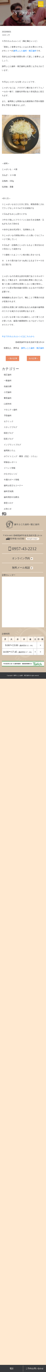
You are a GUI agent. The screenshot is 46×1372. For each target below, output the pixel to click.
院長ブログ (8, 439)
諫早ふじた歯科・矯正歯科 (24, 51)
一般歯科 (8, 380)
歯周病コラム (9, 450)
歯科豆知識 (8, 491)
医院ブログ (8, 433)
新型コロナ (8, 503)
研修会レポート (10, 462)
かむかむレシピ (10, 474)
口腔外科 (8, 404)
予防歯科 (8, 415)
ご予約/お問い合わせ (34, 1368)
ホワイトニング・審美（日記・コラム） (21, 456)
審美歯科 (8, 398)
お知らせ (8, 509)
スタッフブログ (10, 427)
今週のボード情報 (11, 479)
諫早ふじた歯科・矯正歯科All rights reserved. (26, 675)
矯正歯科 (8, 375)
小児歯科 (8, 392)
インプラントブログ (12, 445)
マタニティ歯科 (10, 410)
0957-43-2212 (24, 548)
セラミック (8, 421)
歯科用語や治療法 (11, 497)
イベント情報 (9, 468)
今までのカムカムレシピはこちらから (18, 336)
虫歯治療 (8, 386)
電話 (11, 1368)
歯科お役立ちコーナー (13, 485)
